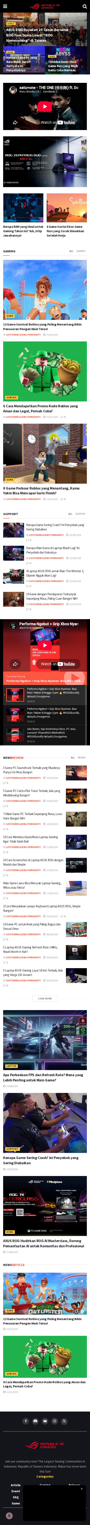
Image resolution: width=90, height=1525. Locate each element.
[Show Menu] (5, 6)
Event (11, 23)
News (10, 1232)
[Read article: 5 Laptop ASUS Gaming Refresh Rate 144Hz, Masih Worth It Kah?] (76, 952)
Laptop (11, 1066)
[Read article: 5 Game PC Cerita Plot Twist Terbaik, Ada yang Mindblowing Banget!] (76, 796)
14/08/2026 (52, 824)
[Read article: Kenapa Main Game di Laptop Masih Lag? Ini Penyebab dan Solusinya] (67, 207)
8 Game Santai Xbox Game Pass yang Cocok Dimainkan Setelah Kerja (22, 231)
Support (80, 513)
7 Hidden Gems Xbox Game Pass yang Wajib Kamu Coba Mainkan (63, 66)
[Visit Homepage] (45, 6)
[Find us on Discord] (35, 1421)
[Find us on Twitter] (64, 1421)
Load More (45, 998)
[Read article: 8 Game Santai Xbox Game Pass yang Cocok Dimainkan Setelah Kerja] (23, 207)
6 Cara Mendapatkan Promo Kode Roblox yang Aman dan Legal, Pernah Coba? (40, 408)
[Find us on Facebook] (25, 1421)
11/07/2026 (75, 604)
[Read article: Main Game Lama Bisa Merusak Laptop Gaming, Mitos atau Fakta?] (76, 888)
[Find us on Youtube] (45, 1421)
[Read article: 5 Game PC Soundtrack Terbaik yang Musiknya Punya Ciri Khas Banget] (76, 773)
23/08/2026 (12, 1252)
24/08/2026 (75, 535)
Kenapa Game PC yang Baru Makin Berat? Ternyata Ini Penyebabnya (21, 64)
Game (10, 52)
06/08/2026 (52, 957)
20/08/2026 (75, 558)
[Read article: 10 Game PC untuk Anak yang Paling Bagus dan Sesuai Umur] (76, 929)
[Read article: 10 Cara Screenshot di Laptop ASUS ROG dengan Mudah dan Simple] (76, 865)
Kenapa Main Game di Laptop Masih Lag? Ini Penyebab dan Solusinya (66, 231)
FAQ (16, 1497)
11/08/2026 (52, 893)
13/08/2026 (52, 847)
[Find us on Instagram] (54, 1421)
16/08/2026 (52, 800)
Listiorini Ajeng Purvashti (23, 334)
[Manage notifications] (9, 1515)
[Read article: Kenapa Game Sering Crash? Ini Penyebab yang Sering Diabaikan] (13, 530)
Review (81, 757)
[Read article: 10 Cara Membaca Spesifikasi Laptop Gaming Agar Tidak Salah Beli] (76, 842)
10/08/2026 (52, 916)
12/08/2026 (52, 870)
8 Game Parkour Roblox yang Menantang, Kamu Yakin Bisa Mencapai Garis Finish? (41, 490)
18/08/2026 (52, 777)
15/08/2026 (75, 581)
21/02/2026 (52, 416)
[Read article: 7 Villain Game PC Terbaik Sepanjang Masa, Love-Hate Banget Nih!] (76, 819)
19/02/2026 (52, 499)
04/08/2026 (52, 980)
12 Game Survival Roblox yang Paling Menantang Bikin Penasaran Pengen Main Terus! (42, 1321)
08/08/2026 (52, 934)
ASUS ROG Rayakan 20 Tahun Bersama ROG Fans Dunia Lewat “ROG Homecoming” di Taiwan (37, 35)
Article (16, 1485)
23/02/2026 (52, 334)
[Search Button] (85, 6)
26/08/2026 (12, 1086)
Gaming (80, 251)
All (71, 251)
